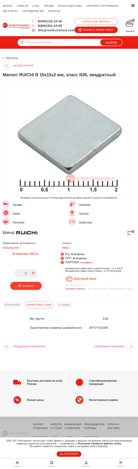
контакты (54, 11)
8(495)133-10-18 (49, 21)
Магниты (12, 58)
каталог (8, 6)
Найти (111, 43)
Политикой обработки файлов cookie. (100, 443)
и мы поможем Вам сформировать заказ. (99, 287)
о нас (36, 6)
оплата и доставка (70, 6)
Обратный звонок (96, 21)
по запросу (86, 262)
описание (12, 304)
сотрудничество (33, 11)
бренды (49, 6)
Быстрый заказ (85, 278)
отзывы (64, 304)
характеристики (39, 304)
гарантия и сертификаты (102, 6)
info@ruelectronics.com (56, 30)
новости (22, 6)
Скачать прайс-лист (98, 29)
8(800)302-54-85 (49, 25)
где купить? (10, 11)
